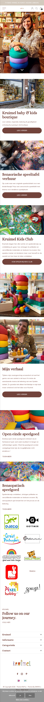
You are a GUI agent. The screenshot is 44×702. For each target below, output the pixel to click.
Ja (20, 695)
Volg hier (6, 622)
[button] (4, 8)
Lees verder (22, 130)
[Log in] (32, 8)
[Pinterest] (26, 674)
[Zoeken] (37, 8)
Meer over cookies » (22, 699)
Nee (30, 695)
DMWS (37, 687)
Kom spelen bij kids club (22, 262)
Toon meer (6, 456)
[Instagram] (22, 674)
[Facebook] (17, 674)
